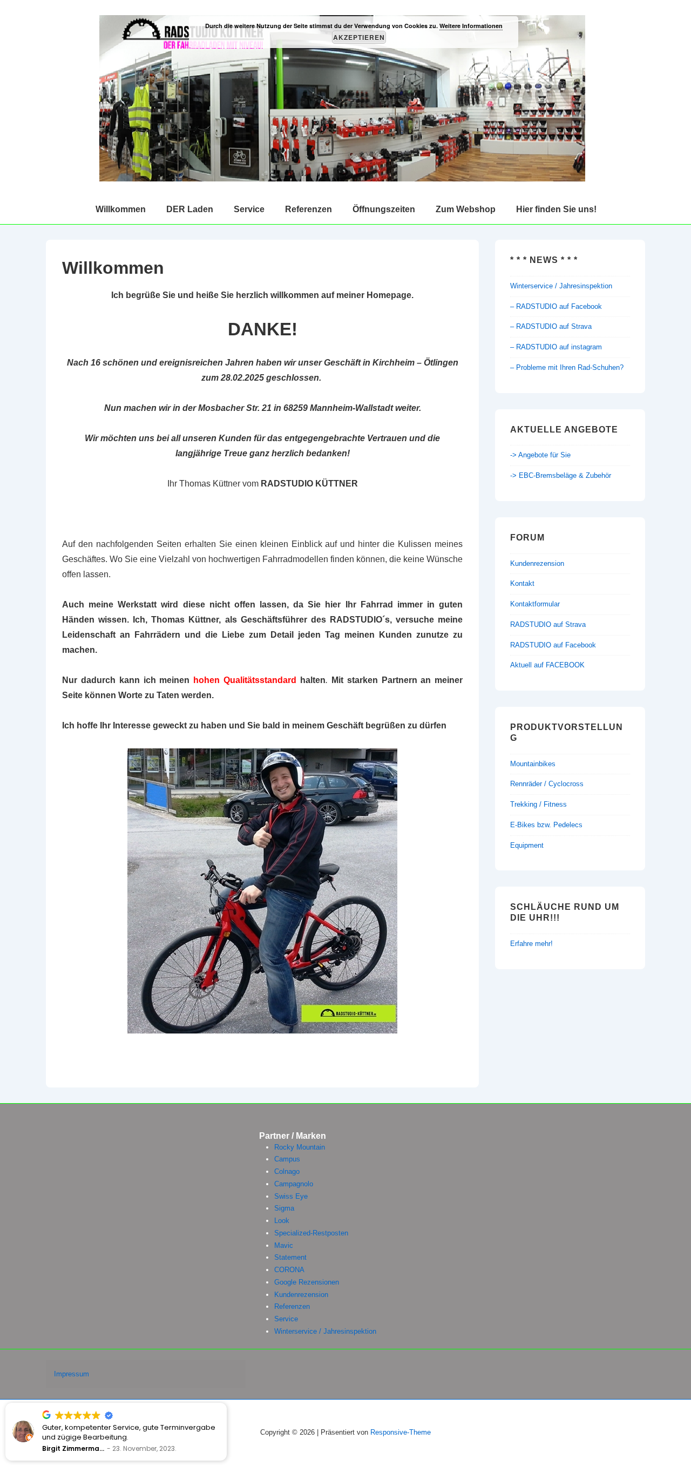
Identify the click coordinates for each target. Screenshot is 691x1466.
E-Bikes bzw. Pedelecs (546, 825)
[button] (226, 1403)
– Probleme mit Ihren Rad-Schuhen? (567, 367)
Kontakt (522, 583)
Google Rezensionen (306, 1282)
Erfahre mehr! (531, 944)
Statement (290, 1257)
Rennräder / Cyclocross (547, 784)
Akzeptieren (359, 37)
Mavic (283, 1245)
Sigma (284, 1208)
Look (281, 1221)
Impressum (71, 1374)
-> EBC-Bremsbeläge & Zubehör (560, 475)
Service (249, 209)
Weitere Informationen (471, 26)
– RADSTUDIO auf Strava (551, 326)
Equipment (527, 845)
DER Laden (189, 209)
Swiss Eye (291, 1196)
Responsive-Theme (400, 1432)
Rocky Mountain (299, 1147)
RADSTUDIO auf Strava (548, 624)
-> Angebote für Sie (540, 455)
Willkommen (121, 209)
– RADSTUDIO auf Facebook (556, 306)
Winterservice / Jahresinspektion (561, 286)
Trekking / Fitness (538, 804)
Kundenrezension (537, 563)
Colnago (287, 1171)
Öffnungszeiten (384, 209)
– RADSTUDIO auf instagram (556, 347)
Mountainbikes (532, 764)
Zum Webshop (466, 209)
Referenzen (308, 209)
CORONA (289, 1270)
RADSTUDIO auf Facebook (553, 645)
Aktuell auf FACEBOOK (547, 665)
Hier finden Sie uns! (556, 209)
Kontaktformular (535, 604)
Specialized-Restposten (311, 1233)
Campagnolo (293, 1184)
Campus (287, 1159)
